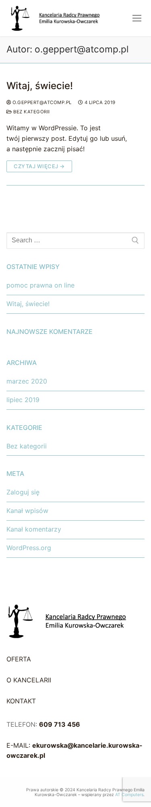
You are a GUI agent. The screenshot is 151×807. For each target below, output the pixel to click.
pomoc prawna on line (40, 285)
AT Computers (129, 794)
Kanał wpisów (27, 511)
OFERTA (18, 659)
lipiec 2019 (22, 400)
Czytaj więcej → (39, 166)
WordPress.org (28, 548)
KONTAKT (21, 701)
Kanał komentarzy (33, 529)
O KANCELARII (28, 680)
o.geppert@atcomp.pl (41, 102)
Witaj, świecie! (39, 86)
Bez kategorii (31, 112)
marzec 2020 (26, 381)
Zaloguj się (22, 492)
